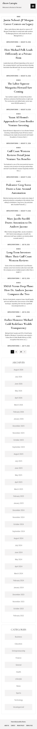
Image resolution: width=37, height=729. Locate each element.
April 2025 (18, 482)
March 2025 (18, 489)
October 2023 (18, 609)
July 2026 (18, 377)
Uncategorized (18, 707)
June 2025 (18, 468)
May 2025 (18, 475)
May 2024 (18, 559)
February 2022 (18, 616)
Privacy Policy (20, 725)
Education (18, 644)
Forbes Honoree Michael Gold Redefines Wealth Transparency (18, 324)
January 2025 (19, 503)
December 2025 (18, 426)
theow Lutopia (10, 3)
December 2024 (18, 510)
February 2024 (18, 580)
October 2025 (18, 440)
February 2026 (18, 412)
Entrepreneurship (18, 651)
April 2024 (18, 566)
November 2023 (18, 601)
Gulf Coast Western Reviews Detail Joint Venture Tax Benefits (18, 155)
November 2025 (18, 433)
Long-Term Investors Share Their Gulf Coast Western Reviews (18, 256)
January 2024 (19, 587)
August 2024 (18, 538)
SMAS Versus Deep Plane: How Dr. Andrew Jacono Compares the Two (18, 290)
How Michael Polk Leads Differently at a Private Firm (18, 53)
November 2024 (18, 517)
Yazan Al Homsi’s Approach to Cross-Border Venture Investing (18, 121)
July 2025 (18, 461)
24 (21, 352)
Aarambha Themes (21, 722)
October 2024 (18, 524)
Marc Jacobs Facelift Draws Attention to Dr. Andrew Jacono (18, 222)
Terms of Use (29, 725)
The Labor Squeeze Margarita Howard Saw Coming (18, 87)
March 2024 (18, 573)
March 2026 (18, 405)
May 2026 (18, 391)
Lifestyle (18, 679)
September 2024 (18, 531)
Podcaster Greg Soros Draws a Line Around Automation (18, 188)
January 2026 (19, 419)
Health (18, 672)
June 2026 (18, 384)
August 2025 (18, 454)
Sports (18, 693)
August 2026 (18, 370)
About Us (7, 725)
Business (18, 46)
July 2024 (18, 545)
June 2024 (18, 552)
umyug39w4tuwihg (12, 42)
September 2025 (18, 447)
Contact (13, 725)
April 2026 (18, 398)
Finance (18, 16)
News (18, 686)
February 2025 (18, 496)
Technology (18, 700)
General (18, 665)
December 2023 (18, 594)
